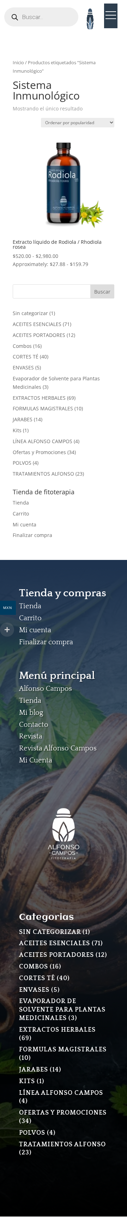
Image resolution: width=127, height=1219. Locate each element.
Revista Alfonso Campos (58, 748)
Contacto (33, 725)
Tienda (21, 502)
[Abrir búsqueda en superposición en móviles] (41, 17)
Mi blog (31, 713)
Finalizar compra (32, 535)
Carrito (21, 513)
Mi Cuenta (35, 760)
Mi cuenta (24, 524)
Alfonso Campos (45, 689)
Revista (30, 736)
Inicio (18, 62)
